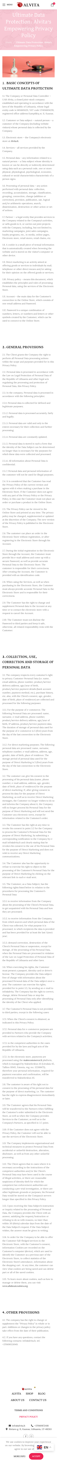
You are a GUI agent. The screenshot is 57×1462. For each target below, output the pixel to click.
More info (20, 1456)
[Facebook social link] (25, 1436)
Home (9, 42)
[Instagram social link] (31, 1436)
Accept (36, 1456)
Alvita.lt (14, 141)
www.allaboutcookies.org (15, 1286)
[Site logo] (28, 4)
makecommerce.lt (32, 1060)
